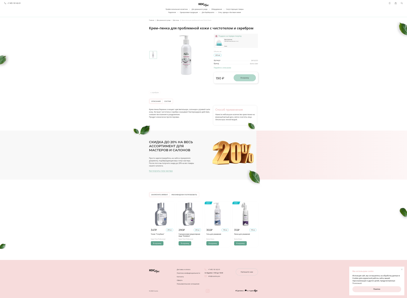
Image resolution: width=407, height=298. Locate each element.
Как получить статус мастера (161, 171)
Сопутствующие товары (235, 9)
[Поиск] (402, 3)
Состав (167, 101)
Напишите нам (247, 272)
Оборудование (216, 9)
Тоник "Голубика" (157, 234)
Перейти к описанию (222, 68)
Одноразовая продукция (189, 12)
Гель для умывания (213, 234)
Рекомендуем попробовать (184, 195)
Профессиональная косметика (177, 9)
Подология (172, 12)
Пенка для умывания (242, 234)
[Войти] (389, 3)
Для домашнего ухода (199, 9)
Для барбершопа (208, 12)
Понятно (376, 289)
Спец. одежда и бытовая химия (229, 12)
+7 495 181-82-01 (14, 3)
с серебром (154, 92)
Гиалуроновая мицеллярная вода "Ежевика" (189, 235)
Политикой (357, 283)
